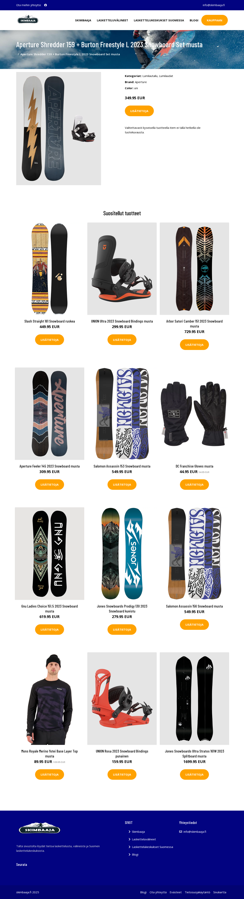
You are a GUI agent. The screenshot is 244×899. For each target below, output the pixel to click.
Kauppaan (214, 20)
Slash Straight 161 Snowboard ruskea (49, 321)
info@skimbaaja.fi (214, 5)
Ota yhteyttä (158, 892)
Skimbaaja (83, 20)
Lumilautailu (149, 76)
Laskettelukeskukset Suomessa (159, 20)
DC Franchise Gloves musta (194, 466)
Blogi (194, 20)
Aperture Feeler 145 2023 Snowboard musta (50, 466)
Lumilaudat (166, 76)
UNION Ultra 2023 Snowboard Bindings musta (122, 321)
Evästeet (176, 892)
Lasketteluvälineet (112, 20)
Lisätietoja (139, 111)
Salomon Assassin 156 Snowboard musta (194, 606)
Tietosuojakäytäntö (197, 892)
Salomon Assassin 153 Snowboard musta (122, 466)
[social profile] (45, 5)
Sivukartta (219, 892)
